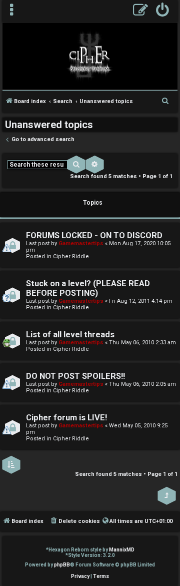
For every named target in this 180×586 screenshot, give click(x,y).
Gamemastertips (81, 243)
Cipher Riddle (71, 256)
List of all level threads (70, 334)
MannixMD (121, 549)
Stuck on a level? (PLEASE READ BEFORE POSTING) (88, 288)
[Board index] (90, 55)
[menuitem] (162, 11)
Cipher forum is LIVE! (66, 417)
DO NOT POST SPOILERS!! (75, 376)
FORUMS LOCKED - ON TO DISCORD (94, 235)
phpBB (62, 564)
